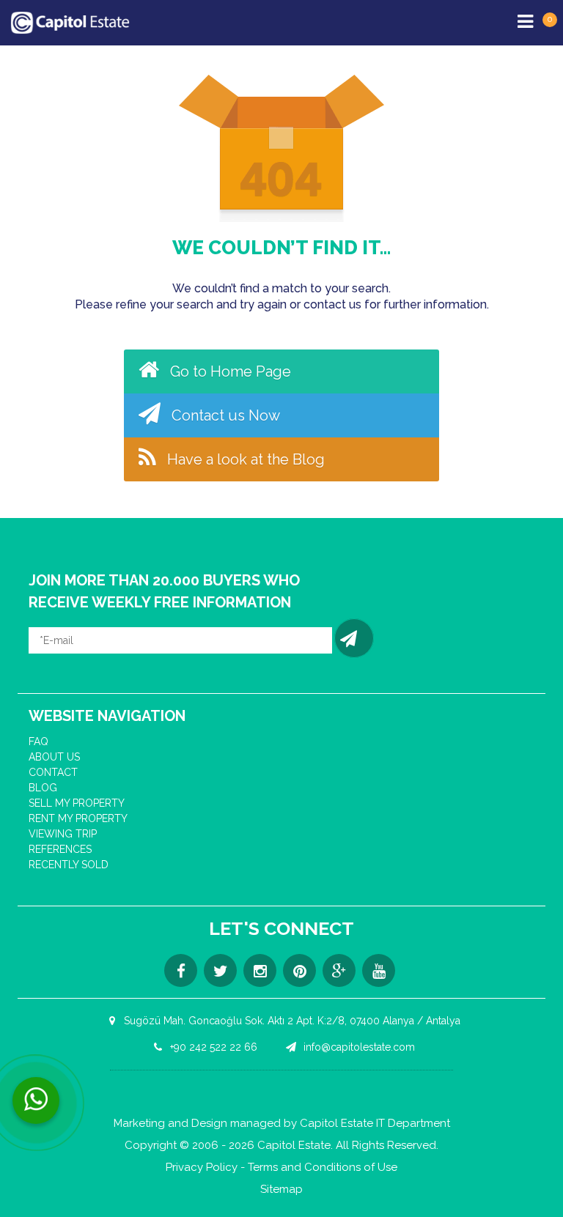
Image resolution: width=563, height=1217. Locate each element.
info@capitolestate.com (358, 1047)
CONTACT (53, 772)
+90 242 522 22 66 (212, 1047)
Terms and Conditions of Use (322, 1167)
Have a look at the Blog (244, 459)
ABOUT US (54, 757)
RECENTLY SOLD (68, 864)
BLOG (43, 788)
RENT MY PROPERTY (78, 818)
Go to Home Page (228, 371)
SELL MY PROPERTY (77, 803)
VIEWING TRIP (63, 834)
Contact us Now (224, 415)
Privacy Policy (202, 1167)
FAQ (38, 741)
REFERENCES (60, 849)
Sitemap (281, 1189)
